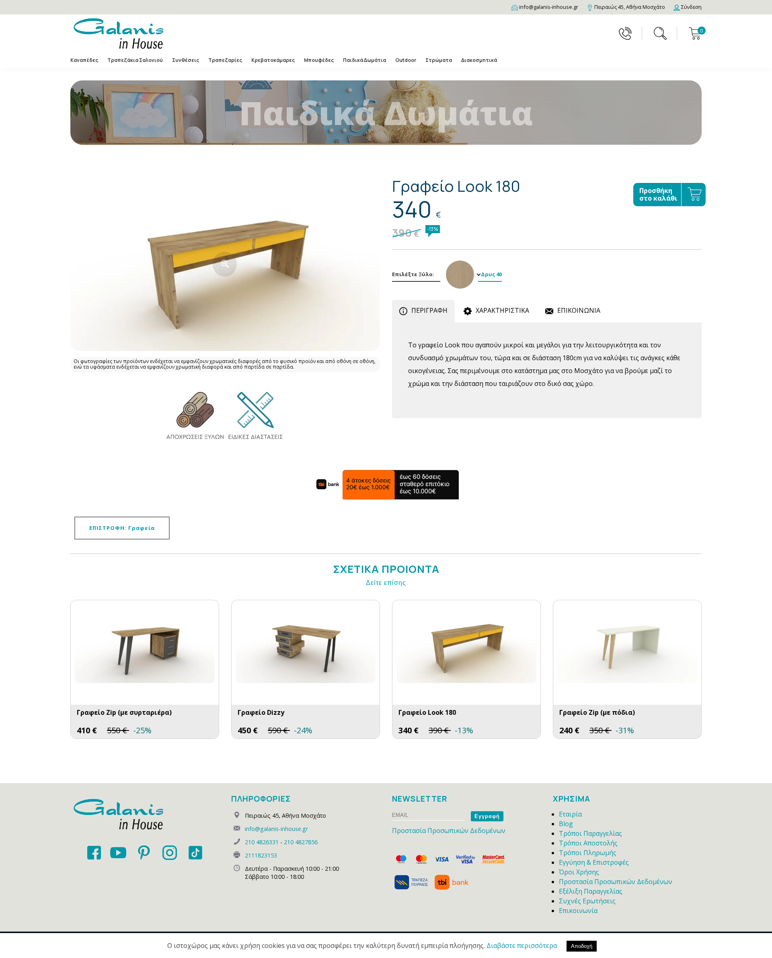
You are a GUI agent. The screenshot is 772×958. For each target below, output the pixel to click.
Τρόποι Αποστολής (588, 843)
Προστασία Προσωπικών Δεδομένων (448, 830)
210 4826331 (262, 842)
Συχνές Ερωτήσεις (587, 900)
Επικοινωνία (578, 910)
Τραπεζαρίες (225, 60)
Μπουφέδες (319, 60)
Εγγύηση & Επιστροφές (594, 862)
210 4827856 (301, 842)
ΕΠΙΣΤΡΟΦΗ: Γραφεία (122, 527)
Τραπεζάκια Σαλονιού (135, 60)
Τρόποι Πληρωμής (587, 852)
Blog (566, 823)
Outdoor (405, 60)
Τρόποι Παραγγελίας (590, 833)
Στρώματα (438, 60)
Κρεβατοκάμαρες (273, 60)
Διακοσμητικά (479, 60)
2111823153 (261, 855)
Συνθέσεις (185, 60)
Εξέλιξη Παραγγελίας (590, 891)
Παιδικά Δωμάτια (364, 60)
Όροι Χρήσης (579, 872)
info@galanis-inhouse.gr (276, 829)
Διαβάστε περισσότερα (522, 945)
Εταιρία (570, 814)
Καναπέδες (84, 60)
